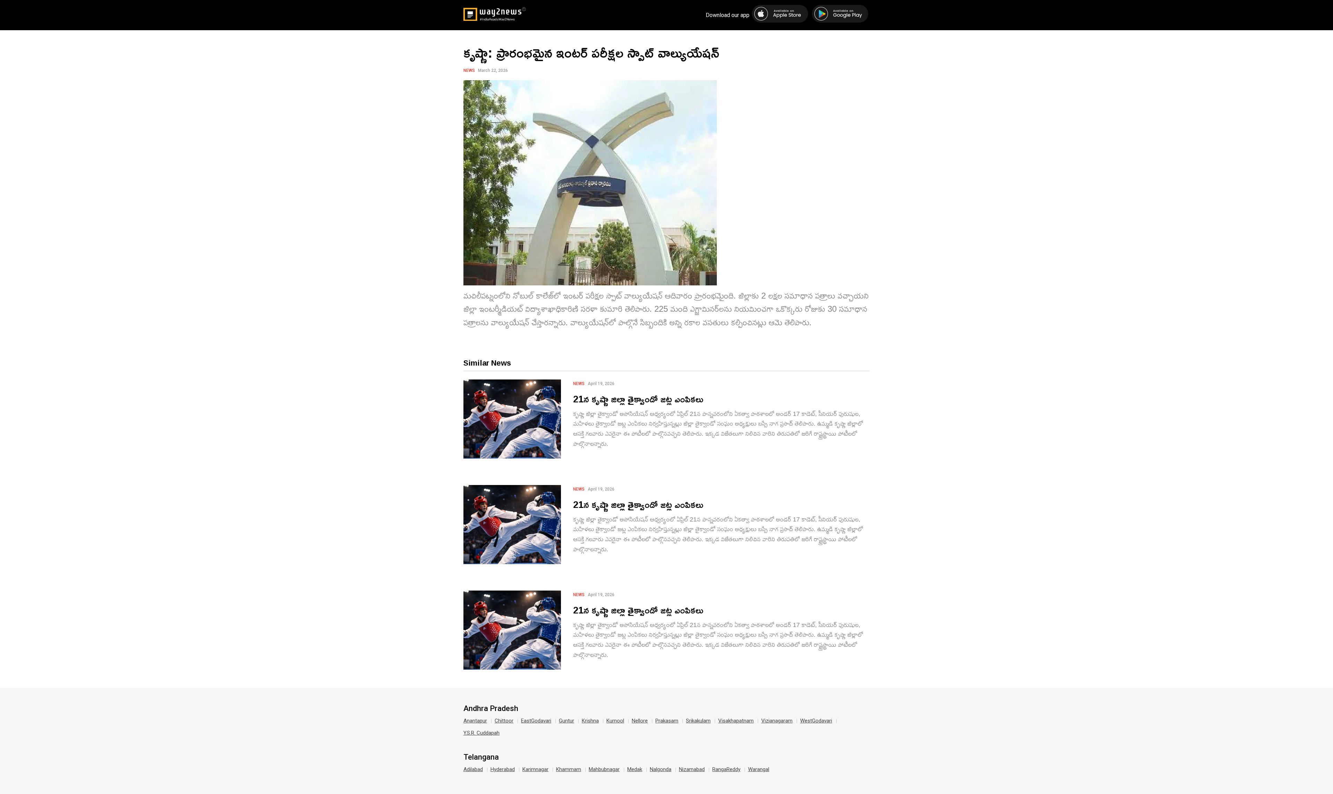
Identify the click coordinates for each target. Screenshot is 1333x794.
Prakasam (666, 721)
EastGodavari (536, 721)
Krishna (590, 721)
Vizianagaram (777, 721)
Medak (634, 769)
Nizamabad (692, 769)
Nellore (640, 721)
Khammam (568, 769)
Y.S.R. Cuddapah (481, 733)
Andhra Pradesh (490, 708)
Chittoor (504, 721)
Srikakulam (698, 721)
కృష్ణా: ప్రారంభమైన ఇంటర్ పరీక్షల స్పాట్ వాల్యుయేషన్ (591, 52)
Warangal (758, 769)
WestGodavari (816, 721)
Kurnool (615, 721)
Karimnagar (535, 769)
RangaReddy (726, 769)
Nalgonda (660, 769)
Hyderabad (503, 769)
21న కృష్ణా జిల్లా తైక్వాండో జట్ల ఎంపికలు (638, 399)
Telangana (481, 757)
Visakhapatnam (736, 721)
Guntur (566, 721)
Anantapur (475, 721)
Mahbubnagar (604, 769)
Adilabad (473, 769)
